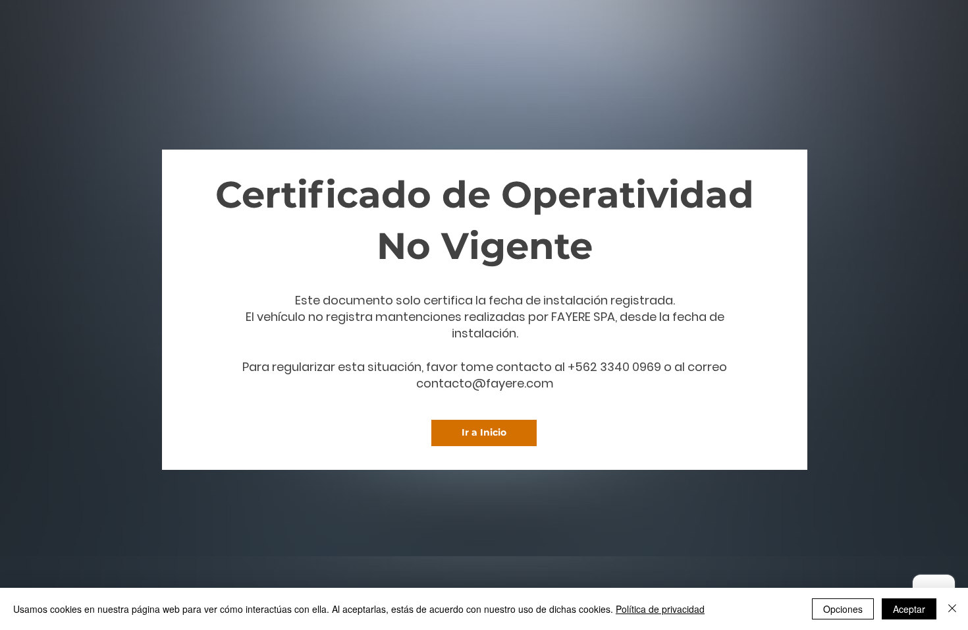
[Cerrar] (952, 608)
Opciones (843, 609)
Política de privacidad (660, 609)
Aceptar (909, 609)
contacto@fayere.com (485, 383)
